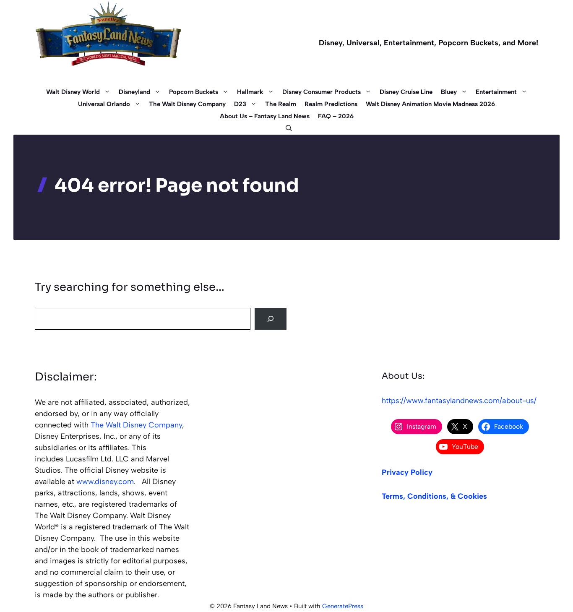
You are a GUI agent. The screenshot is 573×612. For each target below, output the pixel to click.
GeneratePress (342, 606)
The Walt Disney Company (187, 104)
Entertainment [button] (496, 92)
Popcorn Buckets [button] (193, 92)
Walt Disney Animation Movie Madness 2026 (430, 104)
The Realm (280, 104)
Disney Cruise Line (406, 92)
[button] (286, 128)
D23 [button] (240, 104)
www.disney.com (105, 481)
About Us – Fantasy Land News (265, 116)
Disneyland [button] (134, 92)
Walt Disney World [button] (73, 92)
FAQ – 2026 (336, 116)
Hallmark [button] (250, 92)
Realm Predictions (331, 104)
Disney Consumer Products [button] (321, 92)
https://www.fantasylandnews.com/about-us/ (459, 400)
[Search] (270, 319)
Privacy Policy (407, 472)
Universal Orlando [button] (104, 104)
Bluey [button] (449, 92)
